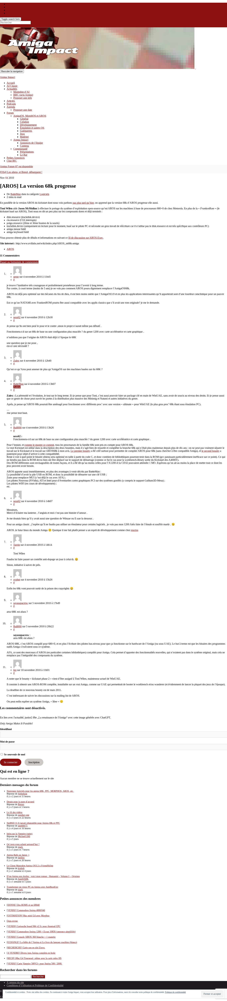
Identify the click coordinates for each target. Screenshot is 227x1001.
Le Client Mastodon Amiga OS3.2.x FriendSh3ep (30, 865)
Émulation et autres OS (32, 127)
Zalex (16, 360)
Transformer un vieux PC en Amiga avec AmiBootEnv (32, 887)
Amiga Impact (7, 77)
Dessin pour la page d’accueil (20, 802)
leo (14, 670)
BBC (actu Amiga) (23, 94)
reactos (134, 530)
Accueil (11, 82)
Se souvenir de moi (14, 754)
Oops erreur (12, 921)
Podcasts (11, 103)
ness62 (16, 317)
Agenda (11, 106)
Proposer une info (22, 97)
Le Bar (23, 154)
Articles (11, 100)
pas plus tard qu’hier (83, 202)
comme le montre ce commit (39, 444)
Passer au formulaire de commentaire (19, 262)
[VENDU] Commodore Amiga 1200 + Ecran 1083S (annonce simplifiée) (41, 931)
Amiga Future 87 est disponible (16, 166)
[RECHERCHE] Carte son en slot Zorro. (26, 947)
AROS (10, 249)
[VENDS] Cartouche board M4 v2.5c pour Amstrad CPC (33, 926)
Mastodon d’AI (21, 91)
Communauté (20, 148)
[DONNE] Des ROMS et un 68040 (23, 905)
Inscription (34, 762)
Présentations (27, 151)
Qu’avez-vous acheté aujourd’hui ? (23, 844)
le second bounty (210, 450)
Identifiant (6, 729)
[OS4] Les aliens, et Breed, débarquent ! (21, 172)
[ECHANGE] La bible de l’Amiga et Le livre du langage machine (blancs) (42, 942)
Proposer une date (22, 109)
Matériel (24, 136)
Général (24, 118)
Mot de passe (7, 741)
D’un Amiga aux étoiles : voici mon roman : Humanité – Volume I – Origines (43, 876)
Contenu (24, 145)
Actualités (12, 88)
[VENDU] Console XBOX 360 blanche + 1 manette (31, 937)
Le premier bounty (80, 450)
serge (16, 276)
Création (24, 121)
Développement (28, 124)
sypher (16, 579)
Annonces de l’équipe (31, 142)
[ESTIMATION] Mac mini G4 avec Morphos (28, 915)
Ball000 (17, 427)
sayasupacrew (20, 603)
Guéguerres (26, 130)
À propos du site (15, 982)
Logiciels (44, 194)
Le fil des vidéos (14, 812)
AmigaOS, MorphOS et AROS (29, 115)
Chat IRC (12, 160)
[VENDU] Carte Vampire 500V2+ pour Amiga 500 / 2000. (34, 963)
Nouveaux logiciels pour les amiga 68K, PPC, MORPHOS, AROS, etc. (40, 791)
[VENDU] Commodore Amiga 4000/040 (26, 910)
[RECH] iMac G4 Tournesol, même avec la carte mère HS (34, 958)
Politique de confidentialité (175, 992)
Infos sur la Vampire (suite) (19, 833)
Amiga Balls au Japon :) (18, 855)
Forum (10, 112)
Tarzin (16, 544)
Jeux (22, 133)
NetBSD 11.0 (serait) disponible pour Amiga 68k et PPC (33, 823)
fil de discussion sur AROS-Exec (85, 237)
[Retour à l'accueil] (195, 68)
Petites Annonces (16, 157)
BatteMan (15, 194)
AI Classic (12, 85)
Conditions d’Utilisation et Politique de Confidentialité (35, 985)
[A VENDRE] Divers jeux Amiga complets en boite (31, 953)
